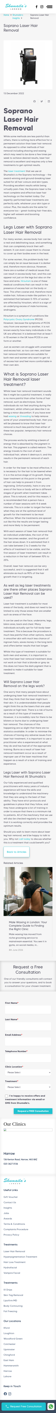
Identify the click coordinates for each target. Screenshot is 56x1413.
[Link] (51, 1406)
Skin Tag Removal (13, 1295)
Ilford (7, 1327)
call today (24, 839)
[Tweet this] (41, 101)
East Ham (9, 1360)
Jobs (6, 1213)
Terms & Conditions (14, 1224)
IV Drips (8, 1289)
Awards (8, 1218)
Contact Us (10, 1202)
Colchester (10, 1344)
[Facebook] (5, 1394)
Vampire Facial (12, 1272)
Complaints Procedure (16, 1229)
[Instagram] (9, 1394)
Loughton (9, 1333)
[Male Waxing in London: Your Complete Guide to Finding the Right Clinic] (28, 891)
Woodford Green (13, 1338)
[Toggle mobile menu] (49, 6)
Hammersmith (11, 1365)
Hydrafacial (10, 1267)
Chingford (9, 1354)
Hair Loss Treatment (15, 1262)
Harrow (8, 1371)
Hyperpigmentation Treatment (20, 1256)
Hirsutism (26, 281)
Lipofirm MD (10, 1300)
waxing (12, 416)
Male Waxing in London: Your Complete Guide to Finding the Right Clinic (28, 925)
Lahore (7, 1376)
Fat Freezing (10, 1311)
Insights (8, 1207)
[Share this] (34, 101)
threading (25, 416)
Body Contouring (13, 1305)
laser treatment (16, 171)
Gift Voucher (11, 1197)
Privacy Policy (11, 1234)
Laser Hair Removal (14, 1251)
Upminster (9, 1349)
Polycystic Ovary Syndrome (19, 319)
